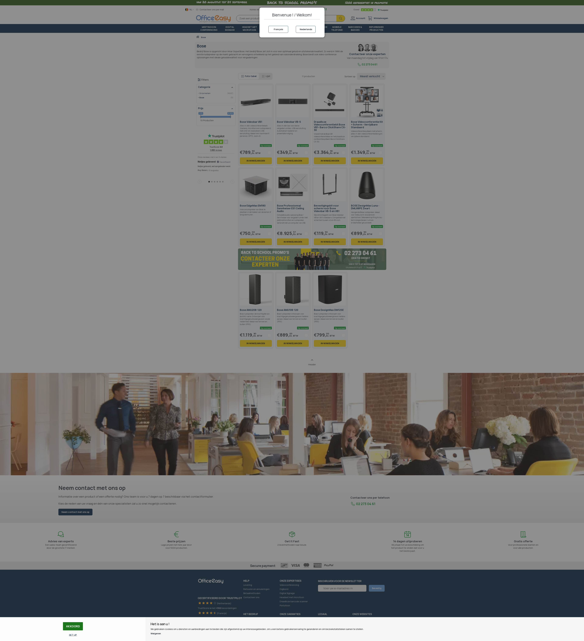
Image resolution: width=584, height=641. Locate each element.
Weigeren (156, 633)
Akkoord (73, 626)
